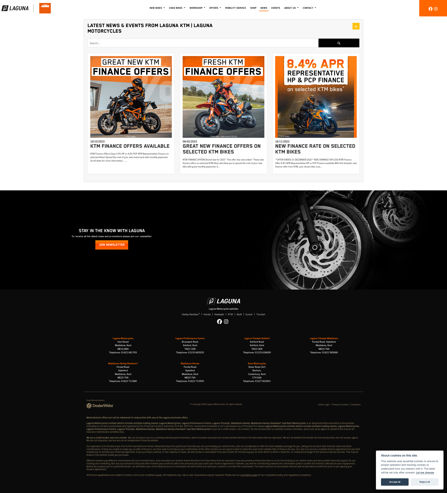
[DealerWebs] (100, 405)
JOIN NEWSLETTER (112, 245)
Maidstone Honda (190, 363)
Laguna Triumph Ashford (257, 338)
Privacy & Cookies (340, 404)
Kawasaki (219, 314)
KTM (230, 314)
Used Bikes (176, 8)
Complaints (355, 404)
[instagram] (435, 8)
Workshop (196, 8)
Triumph (260, 314)
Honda (207, 314)
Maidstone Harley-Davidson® (123, 363)
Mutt (239, 314)
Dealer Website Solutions (95, 400)
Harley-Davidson (191, 314)
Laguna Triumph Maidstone (324, 338)
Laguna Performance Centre (190, 338)
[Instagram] (227, 321)
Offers (214, 8)
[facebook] (430, 8)
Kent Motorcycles (257, 363)
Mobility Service (235, 8)
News (264, 8)
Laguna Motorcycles (123, 338)
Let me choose (425, 472)
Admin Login (324, 404)
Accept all (394, 481)
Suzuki (249, 314)
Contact (308, 8)
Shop (253, 8)
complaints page (248, 474)
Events (275, 8)
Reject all (425, 481)
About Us (290, 8)
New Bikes (156, 8)
